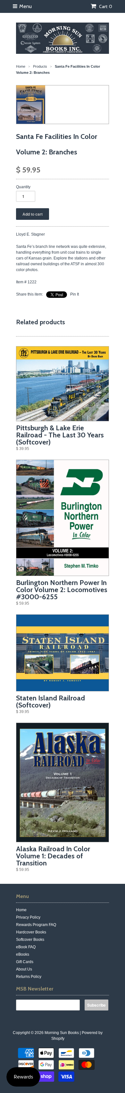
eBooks (22, 954)
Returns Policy (28, 976)
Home (21, 910)
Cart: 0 (105, 6)
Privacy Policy (28, 917)
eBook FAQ (26, 947)
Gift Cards (24, 962)
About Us (24, 969)
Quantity (23, 187)
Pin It (74, 294)
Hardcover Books (31, 932)
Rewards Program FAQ (36, 924)
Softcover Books (30, 939)
